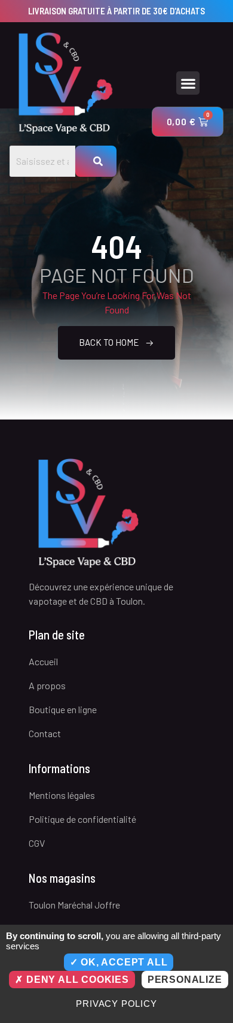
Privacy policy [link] (116, 1003)
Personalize (185, 979)
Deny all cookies (76, 979)
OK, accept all (122, 962)
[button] (188, 83)
